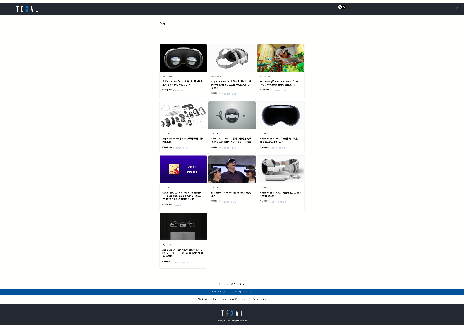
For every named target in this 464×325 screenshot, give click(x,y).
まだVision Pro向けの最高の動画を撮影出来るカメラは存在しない (182, 83)
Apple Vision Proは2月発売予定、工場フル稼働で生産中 (280, 194)
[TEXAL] (27, 6)
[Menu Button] (7, 9)
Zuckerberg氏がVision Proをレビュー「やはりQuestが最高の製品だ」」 (279, 83)
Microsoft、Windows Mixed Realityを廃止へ (231, 194)
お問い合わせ (202, 299)
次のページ (238, 283)
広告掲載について (237, 299)
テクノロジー (167, 76)
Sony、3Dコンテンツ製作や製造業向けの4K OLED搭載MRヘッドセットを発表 (231, 140)
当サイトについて (218, 299)
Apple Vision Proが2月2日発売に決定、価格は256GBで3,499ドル (280, 140)
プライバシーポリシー (258, 299)
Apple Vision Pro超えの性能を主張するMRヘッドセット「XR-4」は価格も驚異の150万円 (182, 253)
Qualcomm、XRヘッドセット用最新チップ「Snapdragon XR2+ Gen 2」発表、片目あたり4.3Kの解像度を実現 (182, 196)
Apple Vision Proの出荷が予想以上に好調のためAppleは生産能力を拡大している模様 (231, 85)
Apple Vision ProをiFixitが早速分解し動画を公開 (182, 140)
